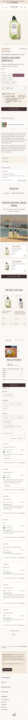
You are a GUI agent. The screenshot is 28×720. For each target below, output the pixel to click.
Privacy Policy (4, 702)
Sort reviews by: (13, 438)
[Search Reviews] (24, 433)
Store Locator (4, 707)
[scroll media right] (18, 351)
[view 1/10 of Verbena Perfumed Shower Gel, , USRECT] (14, 27)
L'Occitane (3, 646)
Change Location (4, 709)
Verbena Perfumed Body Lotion (18, 264)
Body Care (9, 646)
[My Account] (21, 7)
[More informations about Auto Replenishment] (14, 96)
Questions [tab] (19, 340)
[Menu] (2, 7)
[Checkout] (25, 7)
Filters (4, 388)
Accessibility (3, 704)
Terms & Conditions (5, 699)
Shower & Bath (15, 646)
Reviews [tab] (8, 340)
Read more (9, 152)
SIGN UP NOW (7, 669)
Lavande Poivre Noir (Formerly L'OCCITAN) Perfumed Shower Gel (20, 313)
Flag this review (21, 462)
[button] (26, 12)
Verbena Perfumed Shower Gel (17, 249)
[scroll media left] (3, 351)
